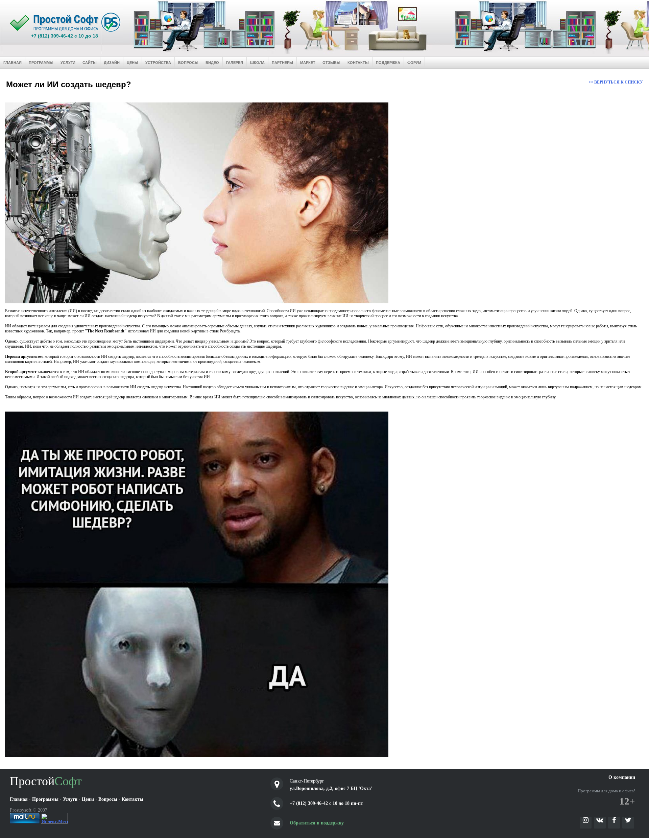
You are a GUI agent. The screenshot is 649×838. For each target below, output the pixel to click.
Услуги (68, 63)
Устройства (158, 63)
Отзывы (331, 63)
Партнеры (282, 63)
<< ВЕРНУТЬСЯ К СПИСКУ (615, 82)
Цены (132, 63)
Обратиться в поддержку (317, 822)
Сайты (89, 63)
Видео (212, 63)
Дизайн (112, 63)
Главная (12, 63)
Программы (41, 63)
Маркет (307, 63)
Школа (257, 63)
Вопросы (188, 63)
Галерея (234, 63)
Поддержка (388, 63)
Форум (414, 63)
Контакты (358, 63)
